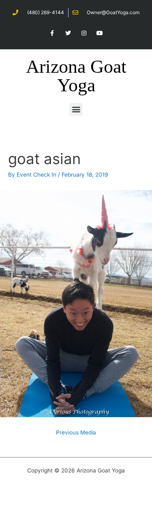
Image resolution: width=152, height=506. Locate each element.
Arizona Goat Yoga (76, 75)
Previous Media (76, 432)
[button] (76, 109)
